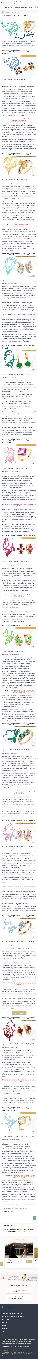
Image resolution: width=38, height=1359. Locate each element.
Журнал (31, 7)
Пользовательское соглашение (12, 1313)
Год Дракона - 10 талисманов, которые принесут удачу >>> (24, 691)
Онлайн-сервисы (7, 7)
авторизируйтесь (24, 1231)
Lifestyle (14, 12)
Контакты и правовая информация (13, 1316)
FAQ (3, 1331)
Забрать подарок (19, 1013)
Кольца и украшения (21, 7)
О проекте (5, 1328)
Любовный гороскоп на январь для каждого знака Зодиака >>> (24, 791)
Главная (3, 12)
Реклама (4, 1325)
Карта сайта (6, 1319)
